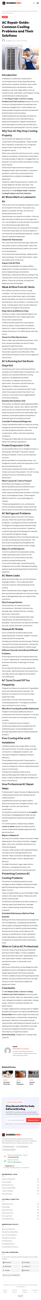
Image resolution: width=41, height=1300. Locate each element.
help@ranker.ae (9, 1166)
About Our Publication (8, 1229)
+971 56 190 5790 (13, 1157)
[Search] (34, 3)
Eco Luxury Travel (20, 1216)
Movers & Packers (20, 1194)
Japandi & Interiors (20, 1210)
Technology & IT (20, 1182)
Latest (8, 11)
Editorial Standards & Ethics (10, 1232)
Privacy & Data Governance (10, 1247)
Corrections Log (35, 1291)
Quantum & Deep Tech (20, 1179)
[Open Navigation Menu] (38, 3)
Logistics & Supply (20, 1191)
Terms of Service (14, 1291)
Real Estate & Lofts (20, 1204)
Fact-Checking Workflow (9, 1235)
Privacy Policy (5, 1291)
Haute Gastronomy (20, 1213)
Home (3, 11)
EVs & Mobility (20, 1207)
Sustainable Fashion (20, 1219)
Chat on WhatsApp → (15, 1162)
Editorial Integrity (25, 1291)
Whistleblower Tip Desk (9, 1238)
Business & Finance (20, 1185)
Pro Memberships (7, 1241)
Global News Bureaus (8, 1244)
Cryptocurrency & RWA (20, 1188)
